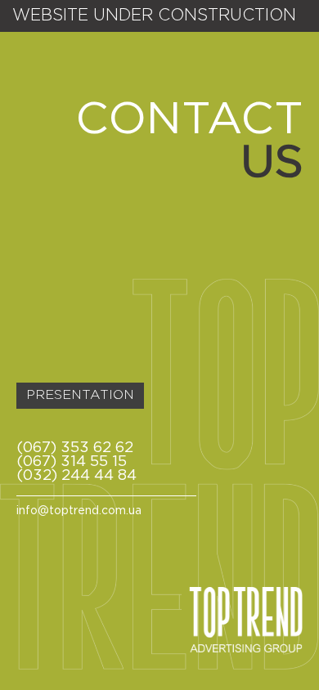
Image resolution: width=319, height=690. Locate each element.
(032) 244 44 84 (76, 475)
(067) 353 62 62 (74, 448)
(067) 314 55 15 (71, 461)
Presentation (80, 395)
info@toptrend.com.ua (79, 511)
